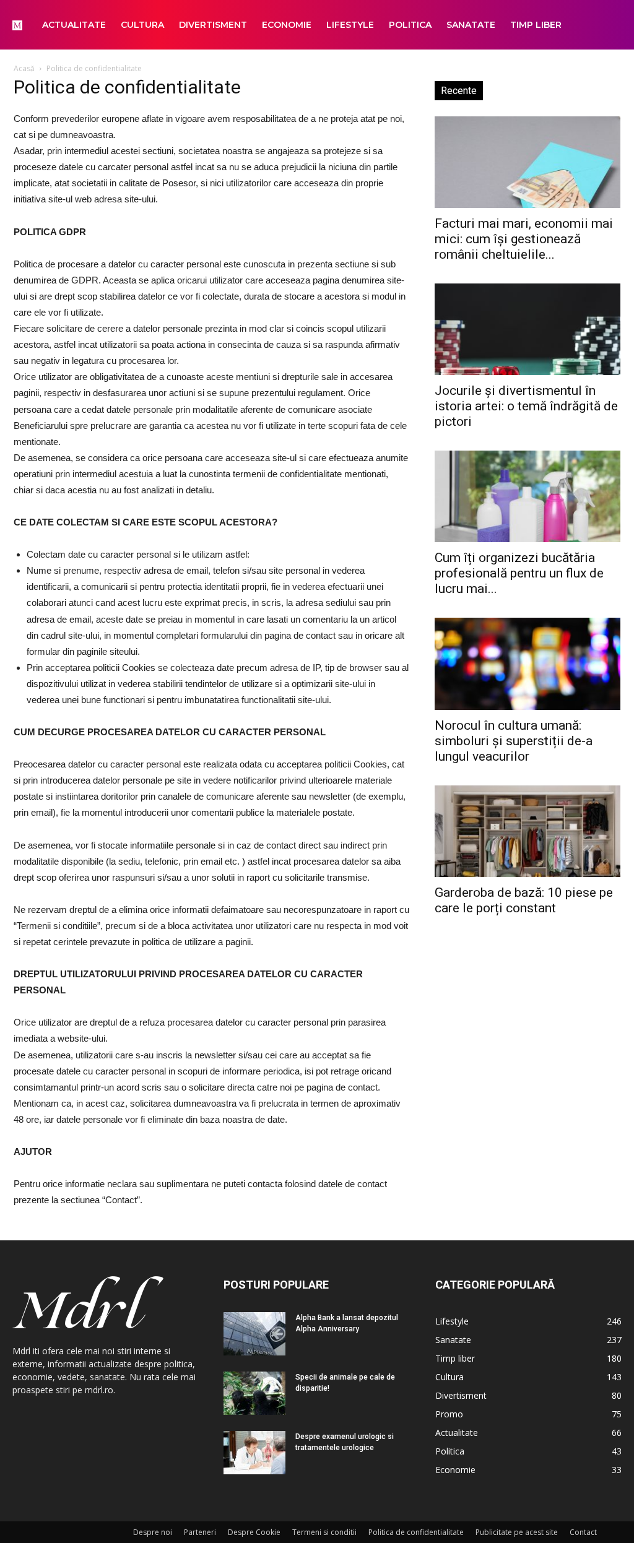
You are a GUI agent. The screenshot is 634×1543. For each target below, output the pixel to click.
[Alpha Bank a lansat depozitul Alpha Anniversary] (254, 1333)
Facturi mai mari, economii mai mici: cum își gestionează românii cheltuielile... (524, 239)
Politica (410, 24)
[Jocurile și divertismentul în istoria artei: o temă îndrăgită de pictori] (527, 329)
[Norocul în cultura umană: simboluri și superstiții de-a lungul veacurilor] (527, 663)
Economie (286, 24)
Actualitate (74, 24)
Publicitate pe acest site (517, 1532)
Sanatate (470, 24)
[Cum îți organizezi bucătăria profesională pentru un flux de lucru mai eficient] (527, 496)
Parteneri (200, 1532)
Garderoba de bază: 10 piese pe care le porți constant (524, 900)
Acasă (24, 68)
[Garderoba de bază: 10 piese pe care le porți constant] (527, 831)
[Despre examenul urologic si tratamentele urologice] (254, 1452)
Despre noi (152, 1532)
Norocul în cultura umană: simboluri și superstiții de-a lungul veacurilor (514, 741)
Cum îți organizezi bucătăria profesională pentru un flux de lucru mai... (519, 573)
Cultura (142, 24)
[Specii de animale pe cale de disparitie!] (254, 1393)
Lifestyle (350, 24)
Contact (583, 1532)
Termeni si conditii (324, 1532)
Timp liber (536, 24)
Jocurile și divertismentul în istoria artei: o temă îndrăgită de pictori (526, 406)
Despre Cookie (254, 1532)
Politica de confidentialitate (416, 1532)
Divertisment (213, 24)
